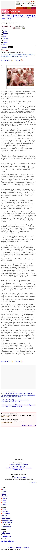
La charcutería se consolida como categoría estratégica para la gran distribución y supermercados (18, 405)
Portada (3, 18)
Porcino (5, 33)
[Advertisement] (15, 377)
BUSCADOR (6, 15)
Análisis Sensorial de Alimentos (19, 464)
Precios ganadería (7, 522)
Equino (5, 44)
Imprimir (18, 60)
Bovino (5, 31)
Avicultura (5, 496)
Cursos (4, 509)
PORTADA (3, 23)
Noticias (9, 18)
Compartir (4, 47)
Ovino (5, 35)
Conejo (5, 40)
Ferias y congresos (7, 520)
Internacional (15, 23)
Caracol (5, 42)
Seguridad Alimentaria (19, 466)
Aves (4, 36)
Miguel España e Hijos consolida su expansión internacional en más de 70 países (14, 400)
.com (6, 533)
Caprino (5, 38)
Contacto (18, 547)
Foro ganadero (6, 518)
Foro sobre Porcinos (20, 477)
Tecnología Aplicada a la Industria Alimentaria (19, 468)
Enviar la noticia (5, 60)
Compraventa (6, 513)
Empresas (5, 511)
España (8, 23)
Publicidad (26, 547)
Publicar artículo (6, 526)
